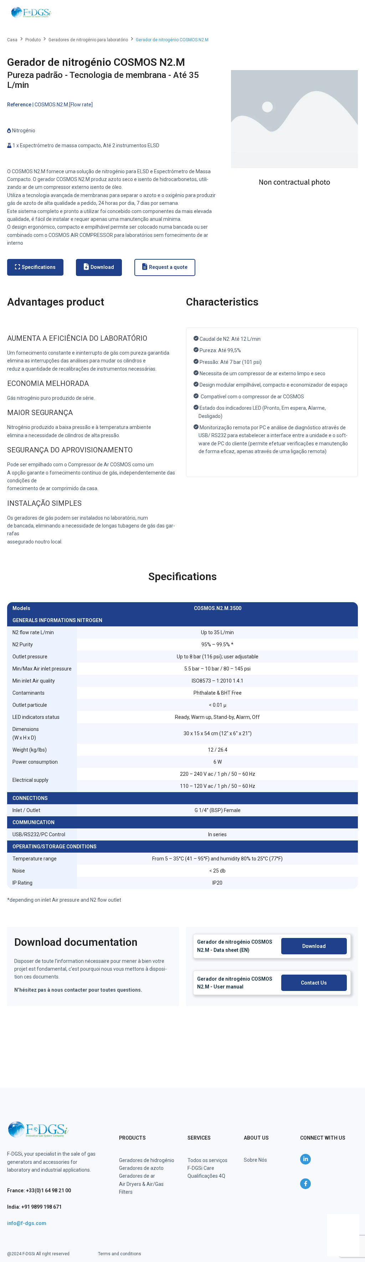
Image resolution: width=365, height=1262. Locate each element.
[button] (347, 12)
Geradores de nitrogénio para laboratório (88, 39)
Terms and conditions (119, 1253)
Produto (33, 39)
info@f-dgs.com (26, 1223)
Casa (12, 39)
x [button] (353, 1219)
